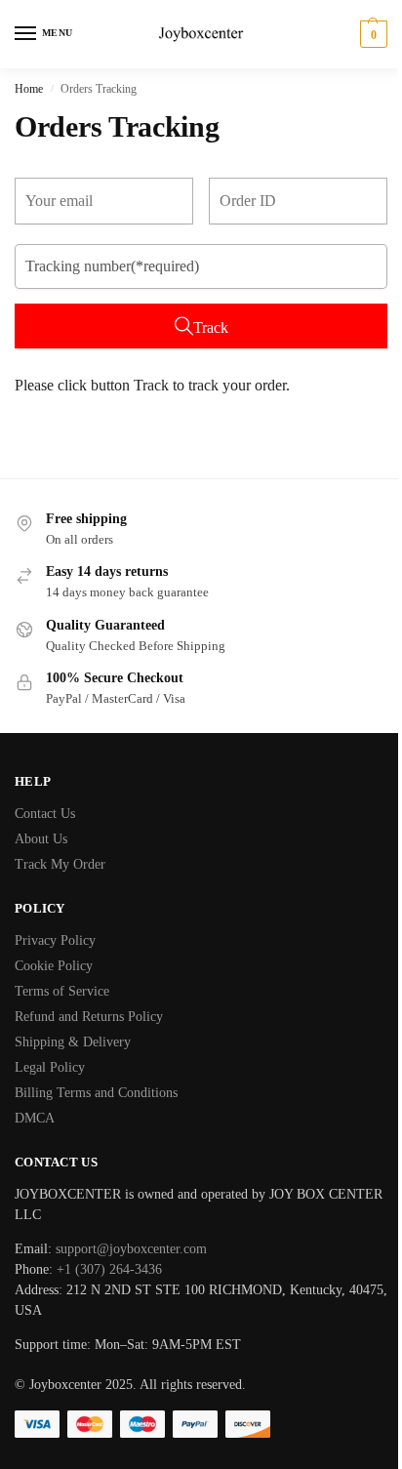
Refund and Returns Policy (89, 1016)
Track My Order (60, 864)
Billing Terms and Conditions (96, 1092)
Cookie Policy (54, 966)
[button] (371, 34)
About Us (41, 839)
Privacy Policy (55, 940)
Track (210, 327)
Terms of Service (62, 991)
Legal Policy (50, 1067)
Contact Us (45, 813)
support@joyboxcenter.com (131, 1249)
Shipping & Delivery (73, 1042)
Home (29, 89)
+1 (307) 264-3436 (107, 1269)
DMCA (35, 1118)
